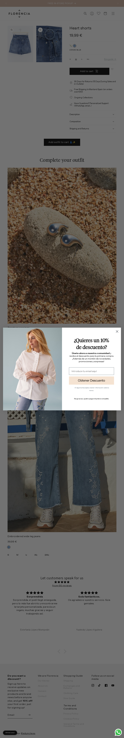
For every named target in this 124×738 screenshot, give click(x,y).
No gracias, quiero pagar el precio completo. (91, 399)
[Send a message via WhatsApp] (118, 732)
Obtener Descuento (91, 380)
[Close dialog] (117, 331)
